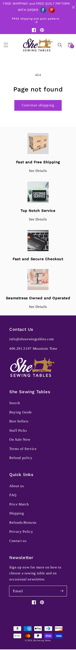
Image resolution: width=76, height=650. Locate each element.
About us (16, 486)
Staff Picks (18, 430)
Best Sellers (18, 421)
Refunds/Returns (23, 523)
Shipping (16, 513)
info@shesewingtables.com (31, 339)
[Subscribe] (62, 591)
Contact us (18, 541)
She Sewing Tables (42, 640)
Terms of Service (23, 449)
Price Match (19, 504)
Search (14, 403)
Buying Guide (20, 412)
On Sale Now (19, 440)
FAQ (12, 495)
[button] (6, 45)
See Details (38, 171)
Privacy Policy (21, 532)
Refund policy (21, 458)
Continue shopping (38, 105)
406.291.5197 (20, 349)
